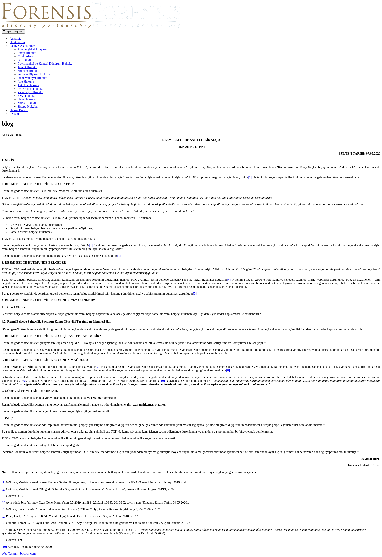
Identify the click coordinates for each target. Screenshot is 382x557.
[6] (80, 343)
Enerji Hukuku (27, 53)
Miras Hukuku (27, 103)
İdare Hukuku (26, 99)
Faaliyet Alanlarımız (22, 45)
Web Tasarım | (11, 553)
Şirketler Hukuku (28, 70)
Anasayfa (15, 38)
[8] (228, 370)
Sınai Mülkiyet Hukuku (32, 78)
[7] (97, 366)
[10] (162, 380)
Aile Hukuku (26, 81)
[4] (229, 279)
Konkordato (25, 56)
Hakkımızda (17, 42)
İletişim (14, 113)
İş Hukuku (24, 60)
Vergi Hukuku (26, 95)
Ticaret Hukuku (27, 67)
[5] (195, 293)
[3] (119, 255)
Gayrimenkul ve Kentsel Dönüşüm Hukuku (45, 63)
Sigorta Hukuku (28, 106)
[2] (91, 245)
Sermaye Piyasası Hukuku (34, 74)
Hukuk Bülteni (19, 110)
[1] (250, 177)
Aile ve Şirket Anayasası (33, 49)
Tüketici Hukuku (28, 85)
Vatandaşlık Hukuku (30, 92)
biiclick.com (28, 553)
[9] (24, 380)
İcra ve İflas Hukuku (30, 88)
